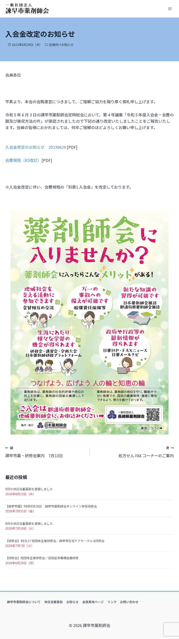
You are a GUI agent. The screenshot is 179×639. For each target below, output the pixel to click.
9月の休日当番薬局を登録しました (29, 489)
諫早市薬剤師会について (24, 602)
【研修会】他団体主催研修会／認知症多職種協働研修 (42, 558)
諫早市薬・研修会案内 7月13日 (34, 452)
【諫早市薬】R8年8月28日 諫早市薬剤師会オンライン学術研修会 (51, 506)
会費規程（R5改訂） (23, 160)
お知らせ (72, 602)
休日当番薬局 (53, 602)
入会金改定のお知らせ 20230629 (35, 147)
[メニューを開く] (170, 8)
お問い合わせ (129, 602)
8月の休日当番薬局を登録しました (29, 523)
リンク (112, 602)
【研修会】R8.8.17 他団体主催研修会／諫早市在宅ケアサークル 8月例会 (54, 541)
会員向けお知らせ (61, 44)
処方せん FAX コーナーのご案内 (146, 452)
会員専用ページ (93, 602)
